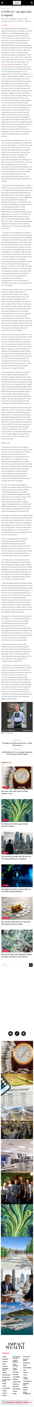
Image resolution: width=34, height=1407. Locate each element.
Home (3, 8)
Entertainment (6, 1375)
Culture (4, 1372)
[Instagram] (17, 1033)
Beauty (4, 1356)
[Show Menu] (2, 3)
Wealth (8, 8)
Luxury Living (16, 1381)
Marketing (16, 1384)
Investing (6, 918)
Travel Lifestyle (25, 1378)
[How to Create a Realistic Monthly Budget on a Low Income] (17, 1090)
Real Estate (26, 1356)
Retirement (26, 1363)
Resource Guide (26, 1359)
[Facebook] (10, 1033)
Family (4, 1386)
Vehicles (25, 1387)
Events (4, 1383)
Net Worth (15, 1386)
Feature (4, 1393)
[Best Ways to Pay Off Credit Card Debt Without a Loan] (17, 1057)
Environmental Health (6, 1380)
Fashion (4, 1390)
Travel (25, 1375)
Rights (25, 1365)
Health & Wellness (15, 1361)
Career (4, 1364)
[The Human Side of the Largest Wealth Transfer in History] (17, 1220)
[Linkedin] (23, 1033)
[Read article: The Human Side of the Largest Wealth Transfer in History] (17, 810)
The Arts (25, 1372)
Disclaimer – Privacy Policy (24, 1402)
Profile (15, 1393)
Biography (5, 1359)
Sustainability (27, 1367)
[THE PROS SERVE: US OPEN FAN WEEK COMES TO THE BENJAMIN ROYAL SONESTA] (17, 1188)
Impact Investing (15, 1365)
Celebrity (5, 1366)
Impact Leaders (15, 1369)
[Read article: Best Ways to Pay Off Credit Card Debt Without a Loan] (17, 777)
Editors (5, 25)
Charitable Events (5, 1369)
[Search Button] (32, 3)
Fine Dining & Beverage (16, 1357)
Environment (6, 1377)
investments (9, 733)
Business (5, 1361)
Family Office (6, 1388)
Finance (5, 885)
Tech (24, 1370)
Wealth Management (27, 1392)
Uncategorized (27, 1381)
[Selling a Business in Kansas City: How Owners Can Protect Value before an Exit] (17, 1286)
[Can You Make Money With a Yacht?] (17, 1318)
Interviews (16, 1372)
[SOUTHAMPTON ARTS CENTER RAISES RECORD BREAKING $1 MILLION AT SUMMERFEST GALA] (17, 1122)
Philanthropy (16, 1389)
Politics (15, 1391)
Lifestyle (15, 1379)
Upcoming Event (26, 1384)
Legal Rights (16, 1377)
